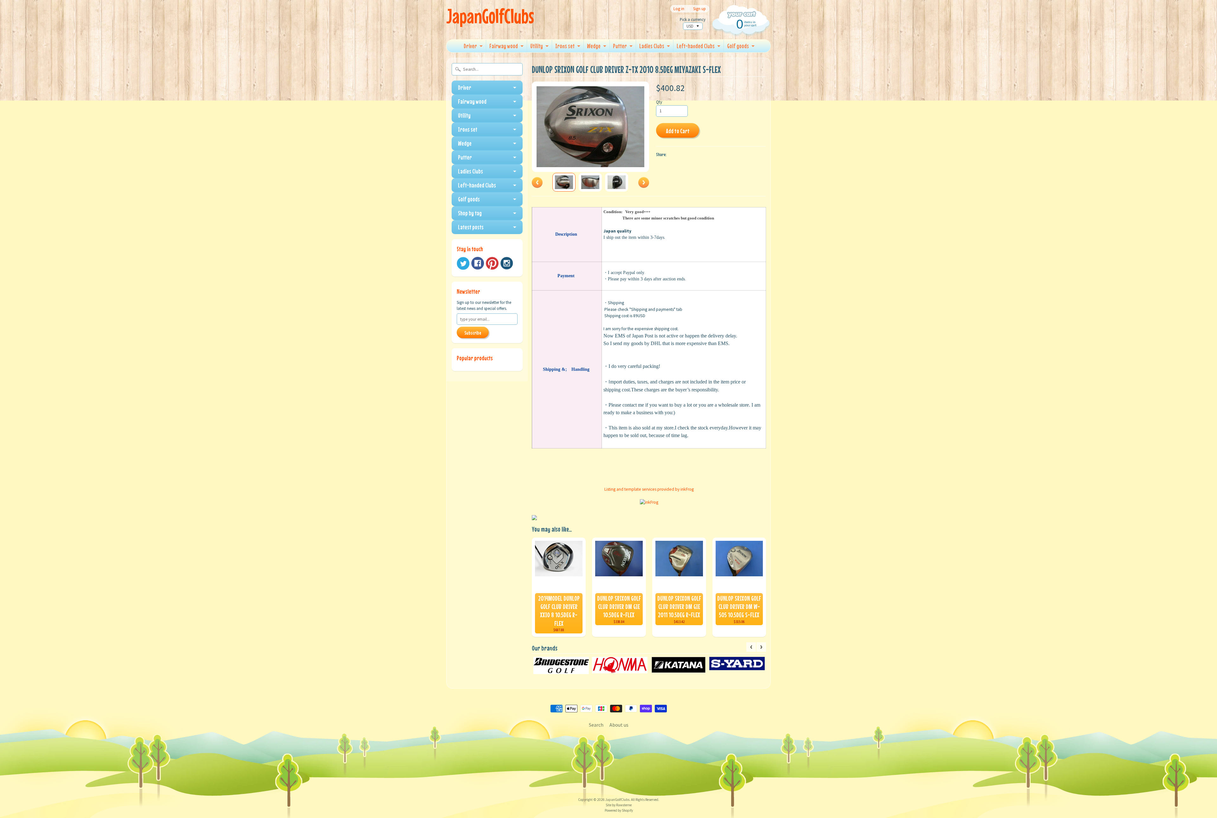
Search (596, 725)
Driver (470, 45)
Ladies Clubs (651, 45)
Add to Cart (678, 130)
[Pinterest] (492, 263)
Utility (536, 45)
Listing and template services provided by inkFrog (649, 489)
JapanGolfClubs (490, 16)
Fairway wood (503, 45)
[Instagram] (506, 263)
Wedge (594, 45)
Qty (659, 102)
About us (618, 725)
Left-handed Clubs (696, 45)
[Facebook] (477, 263)
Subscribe (472, 333)
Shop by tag (470, 213)
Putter (620, 45)
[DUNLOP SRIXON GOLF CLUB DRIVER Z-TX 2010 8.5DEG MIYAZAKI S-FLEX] (564, 182)
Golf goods (738, 45)
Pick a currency (692, 19)
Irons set (565, 45)
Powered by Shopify (619, 810)
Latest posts (471, 227)
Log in (678, 9)
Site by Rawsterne (619, 805)
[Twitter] (463, 263)
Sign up (699, 9)
